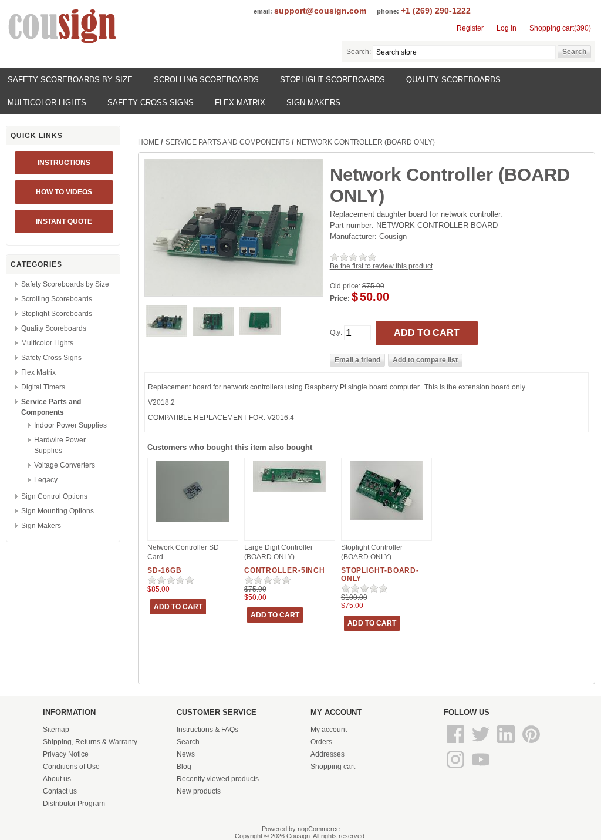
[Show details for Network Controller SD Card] (192, 522)
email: (263, 11)
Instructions (64, 163)
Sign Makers (313, 102)
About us (57, 779)
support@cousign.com (320, 10)
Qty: (336, 332)
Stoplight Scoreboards (332, 79)
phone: (388, 11)
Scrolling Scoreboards (206, 79)
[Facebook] (456, 744)
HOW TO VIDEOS (64, 192)
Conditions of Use (71, 766)
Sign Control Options (54, 496)
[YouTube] (480, 769)
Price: (340, 298)
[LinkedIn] (506, 744)
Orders (321, 742)
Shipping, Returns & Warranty (90, 742)
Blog (184, 766)
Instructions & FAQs (207, 729)
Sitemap (56, 729)
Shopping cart (332, 766)
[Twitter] (481, 744)
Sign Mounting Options (57, 511)
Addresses (327, 754)
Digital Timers (43, 387)
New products (199, 791)
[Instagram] (456, 769)
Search (188, 742)
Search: (358, 52)
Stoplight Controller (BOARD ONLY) (372, 552)
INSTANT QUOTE (64, 221)
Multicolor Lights (47, 102)
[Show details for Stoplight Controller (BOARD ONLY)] (386, 521)
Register (470, 28)
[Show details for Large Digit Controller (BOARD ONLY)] (289, 493)
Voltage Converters (64, 465)
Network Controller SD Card (183, 552)
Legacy (46, 480)
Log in (506, 28)
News (186, 754)
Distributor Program (74, 803)
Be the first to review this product (381, 266)
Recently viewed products (218, 779)
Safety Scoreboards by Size (70, 79)
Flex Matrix (240, 102)
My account (328, 729)
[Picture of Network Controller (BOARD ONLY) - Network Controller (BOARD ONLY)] (166, 334)
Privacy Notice (66, 754)
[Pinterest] (531, 744)
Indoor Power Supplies (70, 425)
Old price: (345, 286)
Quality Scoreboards (453, 79)
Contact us (60, 791)
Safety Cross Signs (150, 102)
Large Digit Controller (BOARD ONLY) (278, 552)
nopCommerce (319, 828)
